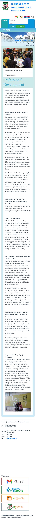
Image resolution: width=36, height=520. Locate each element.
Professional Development (13, 70)
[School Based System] (25, 16)
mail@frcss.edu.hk (12, 438)
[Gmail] (16, 16)
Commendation (10, 75)
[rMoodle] (21, 16)
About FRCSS (28, 40)
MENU (8, 29)
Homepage (17, 40)
